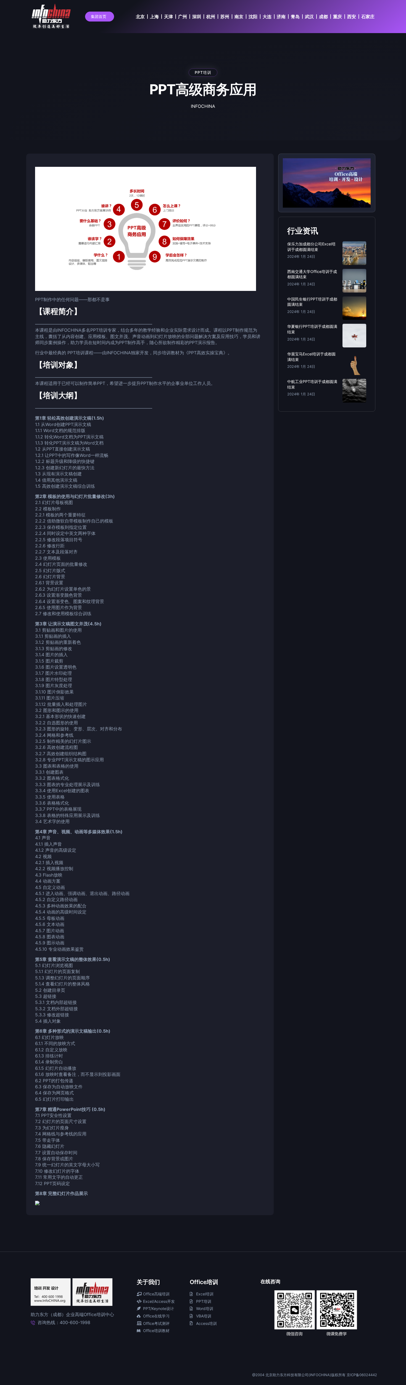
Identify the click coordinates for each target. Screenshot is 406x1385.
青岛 (295, 16)
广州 (182, 16)
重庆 (337, 16)
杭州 (210, 16)
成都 (323, 16)
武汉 (309, 16)
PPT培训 (203, 72)
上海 (154, 16)
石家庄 (368, 16)
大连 (267, 16)
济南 (281, 16)
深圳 (196, 16)
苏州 (224, 16)
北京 (140, 16)
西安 (351, 16)
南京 (238, 16)
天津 (168, 16)
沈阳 (253, 16)
